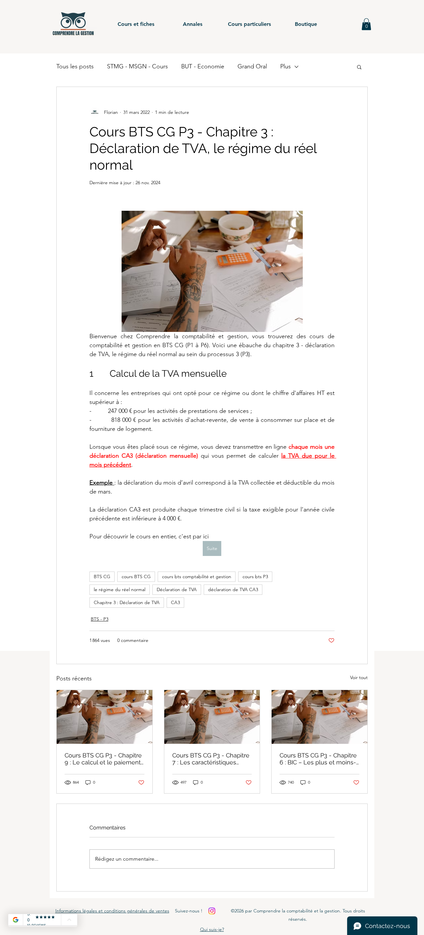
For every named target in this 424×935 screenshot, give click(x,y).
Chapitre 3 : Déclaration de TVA (127, 602)
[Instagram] (211, 910)
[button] (136, 24)
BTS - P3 (99, 619)
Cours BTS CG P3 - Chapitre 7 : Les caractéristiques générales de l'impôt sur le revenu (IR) (210, 759)
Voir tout (359, 677)
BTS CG (102, 577)
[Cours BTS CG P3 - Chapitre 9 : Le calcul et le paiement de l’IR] (104, 717)
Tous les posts (75, 66)
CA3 (175, 602)
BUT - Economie (202, 66)
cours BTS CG (136, 577)
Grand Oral (252, 66)
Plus (285, 66)
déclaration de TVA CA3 (233, 589)
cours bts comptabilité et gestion (196, 577)
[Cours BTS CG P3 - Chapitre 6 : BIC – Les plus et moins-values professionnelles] (319, 717)
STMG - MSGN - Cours (137, 66)
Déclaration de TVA (177, 589)
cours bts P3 (255, 577)
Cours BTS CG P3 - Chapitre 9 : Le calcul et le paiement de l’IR (103, 759)
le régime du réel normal (119, 589)
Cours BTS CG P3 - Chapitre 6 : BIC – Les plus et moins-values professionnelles (318, 759)
